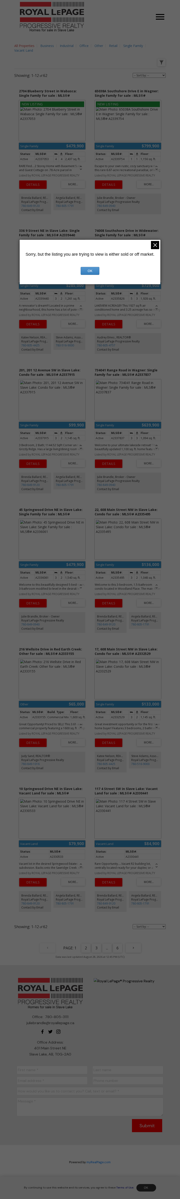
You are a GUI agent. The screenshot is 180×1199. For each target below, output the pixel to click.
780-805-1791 (65, 206)
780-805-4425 (30, 345)
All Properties (24, 45)
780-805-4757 (106, 345)
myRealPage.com (98, 1162)
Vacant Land (23, 50)
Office (84, 45)
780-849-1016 (30, 764)
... (107, 948)
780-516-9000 (65, 345)
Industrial (67, 45)
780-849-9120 (30, 206)
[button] (42, 1032)
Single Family (133, 45)
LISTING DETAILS (33, 184)
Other (98, 45)
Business (47, 45)
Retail (113, 45)
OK (146, 1187)
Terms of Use (124, 1187)
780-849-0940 (106, 206)
